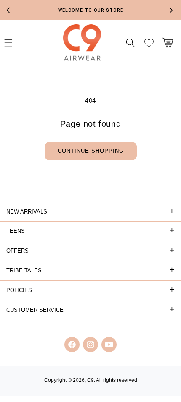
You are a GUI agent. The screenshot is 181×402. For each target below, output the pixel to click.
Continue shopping (91, 151)
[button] (130, 42)
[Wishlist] (149, 43)
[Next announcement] (171, 10)
